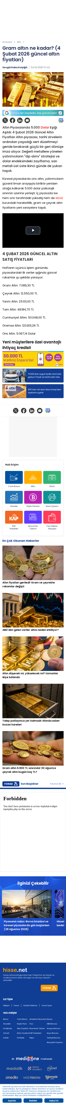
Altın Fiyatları (23, 1028)
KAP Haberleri (14, 527)
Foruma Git (55, 784)
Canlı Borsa (14, 486)
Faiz (31, 1023)
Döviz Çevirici (52, 506)
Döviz (52, 486)
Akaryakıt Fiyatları (55, 1042)
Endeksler (7, 1028)
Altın (33, 486)
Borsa (5, 1019)
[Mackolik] (16, 1068)
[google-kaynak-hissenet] (33, 113)
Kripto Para (22, 1023)
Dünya (49, 1019)
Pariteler (20, 1037)
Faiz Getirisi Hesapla (52, 527)
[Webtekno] (32, 1077)
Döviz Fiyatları (23, 1033)
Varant (6, 1033)
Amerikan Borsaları (37, 1019)
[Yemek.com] (51, 1077)
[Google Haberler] (61, 120)
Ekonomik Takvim (33, 527)
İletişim (6, 1005)
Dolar (45, 127)
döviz (59, 198)
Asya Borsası (52, 1033)
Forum (16, 1005)
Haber (6, 1037)
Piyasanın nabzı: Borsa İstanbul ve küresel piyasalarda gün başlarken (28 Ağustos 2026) (26, 925)
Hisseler (14, 506)
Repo (31, 1037)
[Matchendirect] (35, 1068)
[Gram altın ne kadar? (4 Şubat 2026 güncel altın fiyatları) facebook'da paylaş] (12, 120)
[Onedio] (13, 1077)
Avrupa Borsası (53, 1028)
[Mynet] (52, 1068)
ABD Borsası (52, 1023)
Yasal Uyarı (46, 1005)
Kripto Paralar (33, 506)
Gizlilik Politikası (30, 1005)
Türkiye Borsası (53, 1037)
